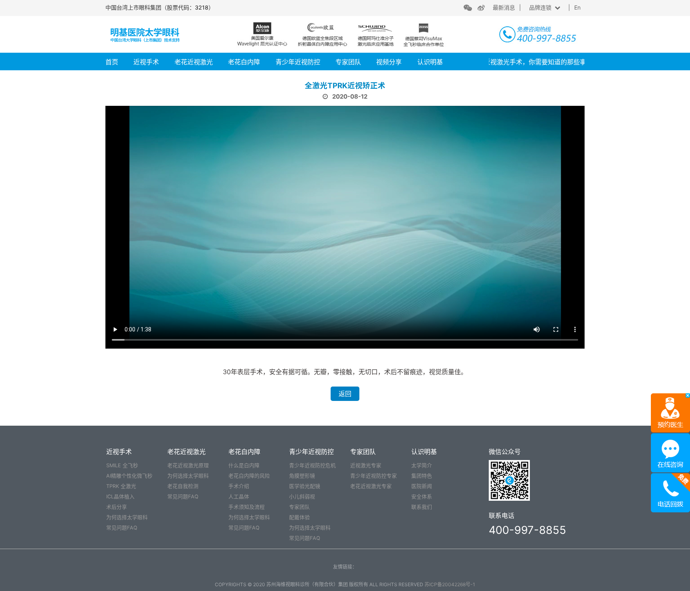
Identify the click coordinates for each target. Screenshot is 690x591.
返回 (345, 394)
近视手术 (146, 62)
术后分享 (116, 507)
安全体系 (421, 497)
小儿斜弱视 (302, 497)
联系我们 (421, 507)
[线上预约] (670, 412)
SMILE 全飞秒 (122, 465)
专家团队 (348, 62)
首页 (111, 62)
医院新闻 (421, 486)
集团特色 (421, 476)
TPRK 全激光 (121, 486)
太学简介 (421, 465)
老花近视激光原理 (188, 465)
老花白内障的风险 (249, 476)
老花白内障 (244, 62)
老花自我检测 (182, 486)
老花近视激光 (193, 62)
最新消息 (504, 7)
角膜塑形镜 (302, 476)
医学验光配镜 (304, 486)
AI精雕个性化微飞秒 (129, 476)
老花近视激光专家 (371, 486)
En (577, 7)
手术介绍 (238, 486)
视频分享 (389, 62)
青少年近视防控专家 (373, 476)
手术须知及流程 (246, 507)
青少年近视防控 (298, 62)
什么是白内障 (244, 465)
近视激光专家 (365, 465)
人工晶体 (238, 497)
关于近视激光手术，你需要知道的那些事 (517, 62)
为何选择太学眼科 (127, 517)
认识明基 (430, 62)
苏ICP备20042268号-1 (449, 584)
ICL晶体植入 (120, 497)
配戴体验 (299, 517)
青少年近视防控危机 (312, 465)
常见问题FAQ (121, 528)
